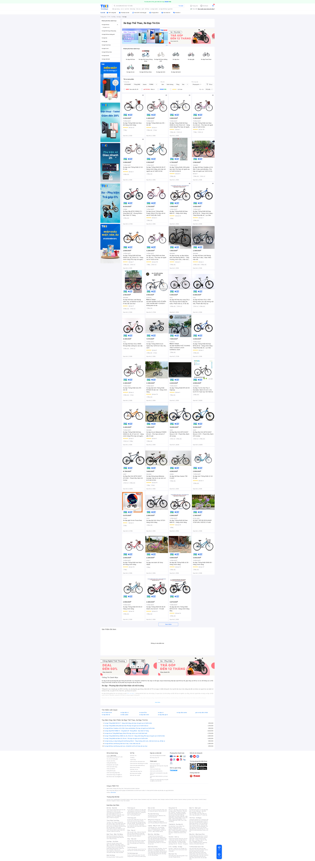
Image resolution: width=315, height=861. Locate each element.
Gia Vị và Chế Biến (155, 851)
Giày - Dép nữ (131, 830)
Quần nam (136, 819)
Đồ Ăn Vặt (153, 852)
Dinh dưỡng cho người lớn (115, 815)
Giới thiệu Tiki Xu (134, 769)
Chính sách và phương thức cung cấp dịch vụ (158, 773)
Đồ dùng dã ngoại (199, 820)
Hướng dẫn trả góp (111, 770)
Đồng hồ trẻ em (163, 822)
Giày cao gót (130, 832)
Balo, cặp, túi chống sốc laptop (157, 810)
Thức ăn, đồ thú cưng (114, 830)
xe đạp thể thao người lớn (166, 9)
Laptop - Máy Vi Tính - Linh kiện (157, 825)
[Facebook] (191, 756)
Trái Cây (109, 822)
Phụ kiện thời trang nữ (153, 815)
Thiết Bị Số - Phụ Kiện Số (176, 824)
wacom (180, 799)
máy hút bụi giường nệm (198, 854)
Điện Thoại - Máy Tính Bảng (115, 834)
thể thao (147, 9)
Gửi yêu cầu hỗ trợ (111, 760)
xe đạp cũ (160, 712)
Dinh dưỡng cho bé (113, 813)
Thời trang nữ (131, 808)
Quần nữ (137, 809)
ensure (135, 799)
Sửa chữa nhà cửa (155, 837)
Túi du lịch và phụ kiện (156, 809)
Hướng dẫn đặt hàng (111, 762)
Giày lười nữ (139, 834)
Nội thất (155, 838)
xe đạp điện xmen (144, 714)
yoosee (189, 799)
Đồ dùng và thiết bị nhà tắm (157, 840)
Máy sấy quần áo (197, 815)
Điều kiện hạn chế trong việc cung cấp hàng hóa (159, 766)
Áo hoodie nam (133, 822)
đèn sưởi (196, 848)
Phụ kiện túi (142, 850)
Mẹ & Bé (178, 815)
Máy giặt (194, 812)
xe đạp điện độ (106, 714)
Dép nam (135, 842)
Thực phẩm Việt (119, 823)
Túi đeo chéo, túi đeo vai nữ (133, 849)
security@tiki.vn (118, 776)
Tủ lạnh (194, 811)
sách (143, 9)
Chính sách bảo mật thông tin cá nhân (139, 763)
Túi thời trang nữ (132, 847)
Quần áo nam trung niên (136, 826)
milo (151, 799)
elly (148, 799)
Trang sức (150, 821)
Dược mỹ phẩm (119, 852)
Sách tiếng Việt (172, 855)
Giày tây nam (137, 840)
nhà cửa (138, 9)
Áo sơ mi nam (136, 820)
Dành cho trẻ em (114, 828)
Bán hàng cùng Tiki (154, 757)
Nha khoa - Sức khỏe (177, 842)
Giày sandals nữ (135, 833)
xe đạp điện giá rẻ (163, 714)
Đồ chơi (121, 809)
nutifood (167, 799)
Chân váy (137, 812)
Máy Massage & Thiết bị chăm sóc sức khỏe (116, 846)
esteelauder (117, 799)
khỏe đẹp (132, 9)
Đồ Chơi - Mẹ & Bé (112, 808)
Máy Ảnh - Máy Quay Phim (197, 834)
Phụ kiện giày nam (134, 843)
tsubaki (128, 800)
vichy (121, 800)
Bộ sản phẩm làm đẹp (115, 851)
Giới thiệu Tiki (133, 755)
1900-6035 (113, 755)
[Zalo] (197, 756)
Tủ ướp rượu (204, 815)
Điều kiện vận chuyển (135, 775)
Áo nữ (128, 809)
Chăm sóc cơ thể (114, 845)
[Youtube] (194, 756)
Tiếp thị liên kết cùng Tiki (136, 771)
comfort (201, 799)
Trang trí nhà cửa (152, 836)
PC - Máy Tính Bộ (154, 831)
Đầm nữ (132, 809)
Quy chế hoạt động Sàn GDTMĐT (158, 755)
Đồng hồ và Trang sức (154, 819)
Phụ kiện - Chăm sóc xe (174, 848)
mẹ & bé (127, 9)
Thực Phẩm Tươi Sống (113, 820)
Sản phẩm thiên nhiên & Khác (115, 848)
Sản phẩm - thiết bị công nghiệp (178, 818)
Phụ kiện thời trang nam (157, 816)
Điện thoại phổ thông (114, 837)
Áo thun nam (130, 819)
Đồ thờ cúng (153, 842)
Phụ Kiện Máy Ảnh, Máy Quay (196, 836)
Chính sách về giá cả (155, 763)
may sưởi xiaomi (196, 852)
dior (112, 799)
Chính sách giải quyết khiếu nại (137, 765)
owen (131, 799)
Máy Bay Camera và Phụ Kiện (198, 843)
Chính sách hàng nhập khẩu (113, 772)
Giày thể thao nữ (201, 828)
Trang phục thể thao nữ (194, 819)
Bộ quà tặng (155, 855)
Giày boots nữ (132, 834)
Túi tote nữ (136, 850)
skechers (155, 799)
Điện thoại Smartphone (112, 836)
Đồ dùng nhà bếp (111, 857)
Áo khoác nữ (138, 811)
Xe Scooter (181, 849)
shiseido (109, 800)
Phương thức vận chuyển (112, 764)
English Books (176, 857)
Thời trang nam (131, 817)
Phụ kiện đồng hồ (155, 822)
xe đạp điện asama (182, 712)
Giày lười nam (130, 840)
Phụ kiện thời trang (153, 814)
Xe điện (182, 848)
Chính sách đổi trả (111, 768)
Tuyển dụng (133, 759)
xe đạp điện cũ (124, 712)
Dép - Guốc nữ (137, 832)
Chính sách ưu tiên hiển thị (156, 771)
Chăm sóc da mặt (111, 843)
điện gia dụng (116, 9)
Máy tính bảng (113, 838)
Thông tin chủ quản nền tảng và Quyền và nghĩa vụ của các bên (159, 780)
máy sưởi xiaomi (200, 853)
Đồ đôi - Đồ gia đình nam (138, 823)
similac (196, 799)
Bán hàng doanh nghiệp (135, 773)
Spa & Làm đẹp (178, 840)
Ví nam (129, 855)
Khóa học (181, 838)
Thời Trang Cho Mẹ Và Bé (113, 809)
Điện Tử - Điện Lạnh (195, 808)
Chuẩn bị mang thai (114, 817)
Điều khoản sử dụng (134, 767)
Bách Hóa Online (153, 846)
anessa (184, 799)
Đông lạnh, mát (116, 824)
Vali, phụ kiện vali (162, 811)
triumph (163, 799)
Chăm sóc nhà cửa (115, 831)
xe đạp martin (154, 9)
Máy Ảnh (202, 843)
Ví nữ (142, 849)
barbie (128, 799)
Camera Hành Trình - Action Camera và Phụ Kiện (198, 839)
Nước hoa (112, 851)
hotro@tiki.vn (119, 774)
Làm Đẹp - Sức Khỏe (112, 841)
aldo (159, 799)
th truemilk (123, 799)
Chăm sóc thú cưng (152, 848)
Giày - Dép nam (131, 838)
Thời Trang (181, 809)
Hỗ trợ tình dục (118, 851)
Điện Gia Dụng (111, 855)
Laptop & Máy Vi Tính (180, 817)
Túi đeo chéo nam (135, 855)
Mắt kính (161, 815)
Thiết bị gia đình (119, 857)
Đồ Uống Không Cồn (156, 853)
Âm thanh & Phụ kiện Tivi (195, 809)
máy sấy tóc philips (199, 849)
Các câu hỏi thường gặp (112, 758)
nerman (176, 799)
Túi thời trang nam (132, 853)
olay (193, 799)
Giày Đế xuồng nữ (136, 836)
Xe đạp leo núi (106, 27)
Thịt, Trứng (114, 822)
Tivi (193, 813)
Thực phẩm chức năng (114, 844)
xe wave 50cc (143, 712)
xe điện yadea (124, 714)
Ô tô (177, 849)
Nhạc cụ (159, 842)
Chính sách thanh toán (155, 769)
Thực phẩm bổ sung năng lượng (198, 829)
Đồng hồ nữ (156, 821)
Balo (149, 809)
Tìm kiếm (180, 5)
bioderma (144, 799)
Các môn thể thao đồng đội (198, 826)
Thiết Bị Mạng (156, 830)
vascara (108, 799)
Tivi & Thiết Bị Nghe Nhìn (177, 819)
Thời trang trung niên (135, 815)
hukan (118, 800)
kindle (171, 799)
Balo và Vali (151, 808)
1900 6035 (113, 792)
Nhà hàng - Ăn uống (176, 841)
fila (124, 800)
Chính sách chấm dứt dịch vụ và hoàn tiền (159, 777)
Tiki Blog (132, 757)
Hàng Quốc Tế (173, 808)
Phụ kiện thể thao (199, 822)
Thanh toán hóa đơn (173, 838)
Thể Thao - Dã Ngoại (195, 817)
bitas (205, 799)
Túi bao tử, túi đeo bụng (140, 856)
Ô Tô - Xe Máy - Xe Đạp (175, 846)
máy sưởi (191, 848)
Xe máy (173, 849)
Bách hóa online (176, 816)
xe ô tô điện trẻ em (107, 712)
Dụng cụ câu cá (196, 824)
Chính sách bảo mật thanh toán (137, 761)
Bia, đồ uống (112, 827)
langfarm (114, 800)
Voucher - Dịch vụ (174, 837)
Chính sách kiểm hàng (112, 766)
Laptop (161, 831)
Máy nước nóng (198, 813)
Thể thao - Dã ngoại (175, 812)
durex (139, 799)
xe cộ (122, 9)
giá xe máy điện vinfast (201, 712)
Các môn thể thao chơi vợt (198, 827)
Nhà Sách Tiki (173, 854)
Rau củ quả (111, 823)
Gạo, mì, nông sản (114, 826)
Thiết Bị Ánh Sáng (198, 837)
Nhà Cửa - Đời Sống (153, 834)
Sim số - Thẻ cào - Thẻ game (181, 843)
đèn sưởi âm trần (196, 857)
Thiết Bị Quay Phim (197, 842)
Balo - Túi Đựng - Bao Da (198, 840)
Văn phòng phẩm (181, 855)
